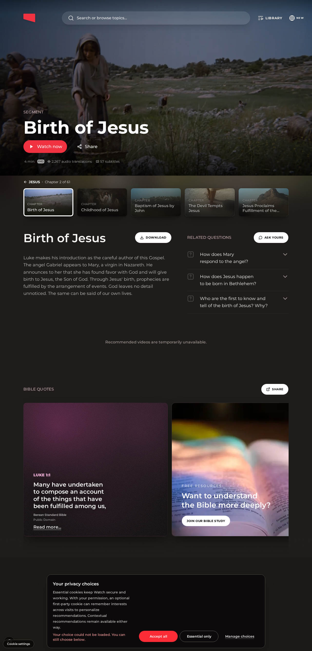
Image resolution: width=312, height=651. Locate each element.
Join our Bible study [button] (206, 521)
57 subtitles (110, 161)
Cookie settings (18, 644)
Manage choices (239, 636)
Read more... (47, 527)
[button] (271, 237)
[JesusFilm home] (29, 18)
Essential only (199, 636)
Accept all (158, 636)
